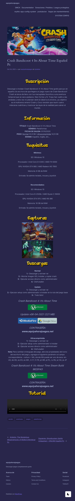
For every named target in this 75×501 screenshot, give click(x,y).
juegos (28, 419)
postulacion (42, 12)
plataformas (38, 419)
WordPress (18, 494)
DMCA (17, 8)
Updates (37, 69)
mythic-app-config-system (25, 12)
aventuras (19, 419)
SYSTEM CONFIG (62, 16)
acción (11, 419)
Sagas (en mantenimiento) (58, 12)
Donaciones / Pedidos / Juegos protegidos (52, 8)
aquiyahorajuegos (12, 3)
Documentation (28, 8)
